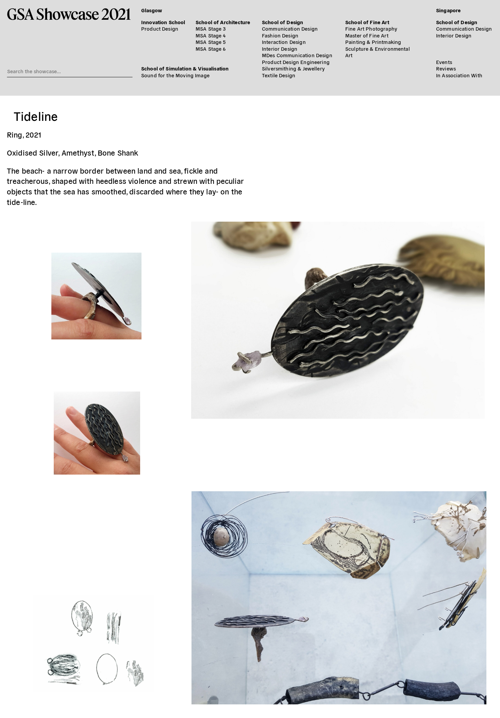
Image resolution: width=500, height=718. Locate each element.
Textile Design (278, 75)
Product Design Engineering (296, 62)
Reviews (446, 68)
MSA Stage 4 (211, 35)
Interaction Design (284, 41)
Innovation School (163, 22)
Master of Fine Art (366, 35)
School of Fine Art (367, 22)
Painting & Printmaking (373, 41)
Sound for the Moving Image (175, 75)
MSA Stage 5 (211, 41)
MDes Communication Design (297, 55)
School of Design (282, 22)
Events (444, 62)
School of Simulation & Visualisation (185, 68)
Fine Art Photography (371, 28)
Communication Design (290, 28)
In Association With (459, 75)
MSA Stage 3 (211, 28)
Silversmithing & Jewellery (293, 68)
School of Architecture (223, 22)
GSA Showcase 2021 (69, 14)
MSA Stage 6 (211, 48)
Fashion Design (280, 35)
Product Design (159, 28)
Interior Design (279, 48)
